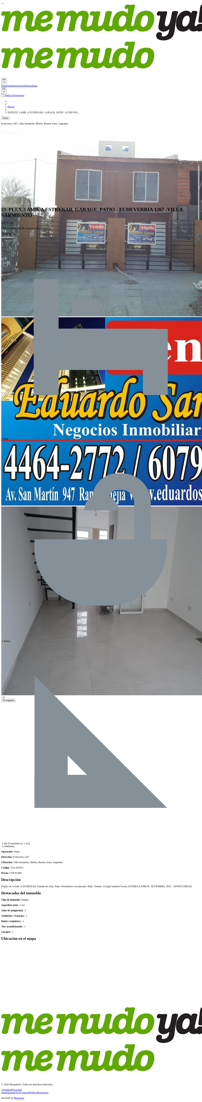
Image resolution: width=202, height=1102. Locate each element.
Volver (5, 118)
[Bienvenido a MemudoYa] (2, 3)
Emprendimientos (10, 85)
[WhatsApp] (10, 237)
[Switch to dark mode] (2, 95)
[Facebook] (2, 237)
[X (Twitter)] (5, 237)
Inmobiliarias (25, 85)
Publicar (8, 95)
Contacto (24, 1092)
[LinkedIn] (7, 237)
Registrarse (18, 95)
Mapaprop (19, 1098)
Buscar (11, 106)
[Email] (12, 237)
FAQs (17, 1092)
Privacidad (16, 1089)
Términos (6, 1089)
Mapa (34, 85)
